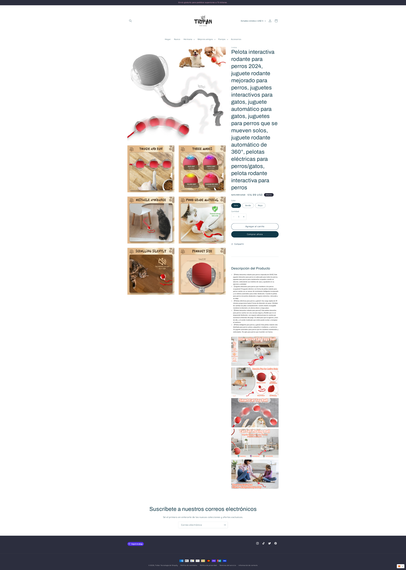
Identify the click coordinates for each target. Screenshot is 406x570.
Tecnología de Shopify (169, 565)
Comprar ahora (255, 234)
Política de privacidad (208, 565)
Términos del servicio (227, 565)
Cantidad (235, 211)
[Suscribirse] (225, 525)
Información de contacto (248, 565)
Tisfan (157, 565)
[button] (130, 21)
